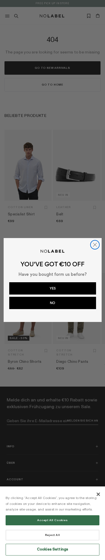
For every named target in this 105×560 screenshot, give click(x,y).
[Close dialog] (94, 244)
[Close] (98, 494)
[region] (52, 523)
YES (53, 288)
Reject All (52, 535)
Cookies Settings (52, 549)
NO (52, 303)
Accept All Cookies (52, 520)
